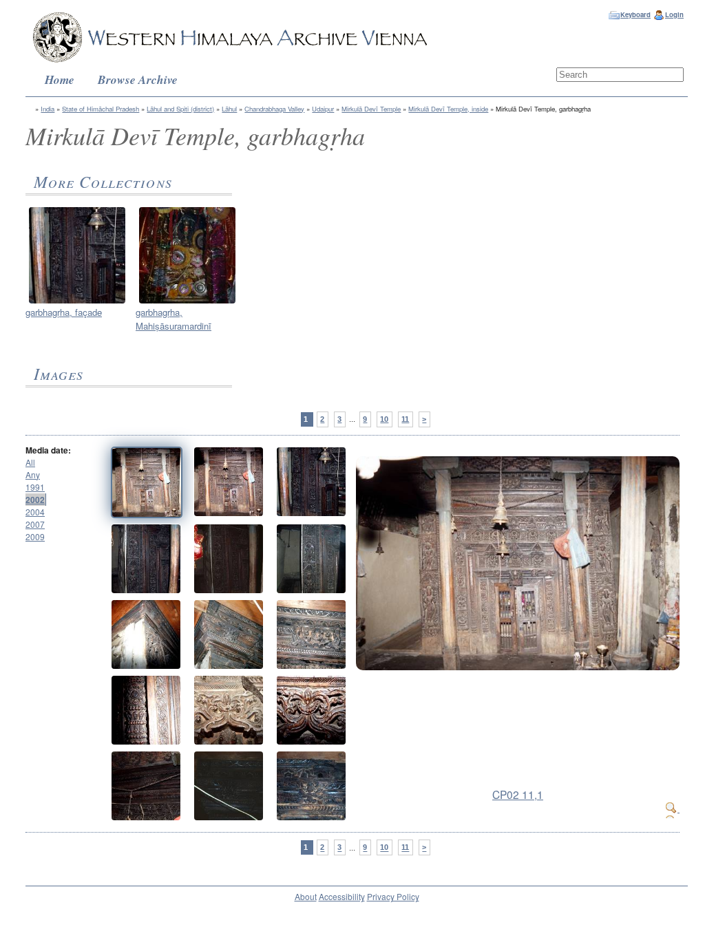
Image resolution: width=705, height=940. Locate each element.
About (306, 896)
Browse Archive (138, 79)
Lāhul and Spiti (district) (180, 109)
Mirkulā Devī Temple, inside (448, 109)
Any (32, 474)
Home (59, 79)
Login (674, 14)
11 (405, 419)
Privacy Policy (393, 896)
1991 (35, 487)
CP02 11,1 (517, 794)
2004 (35, 511)
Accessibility (342, 896)
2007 (35, 524)
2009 (35, 536)
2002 (35, 499)
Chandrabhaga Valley (274, 109)
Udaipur (323, 109)
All (30, 462)
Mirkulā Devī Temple (371, 109)
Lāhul (229, 109)
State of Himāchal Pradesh (100, 109)
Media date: (48, 450)
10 (384, 419)
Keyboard (635, 14)
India (47, 109)
